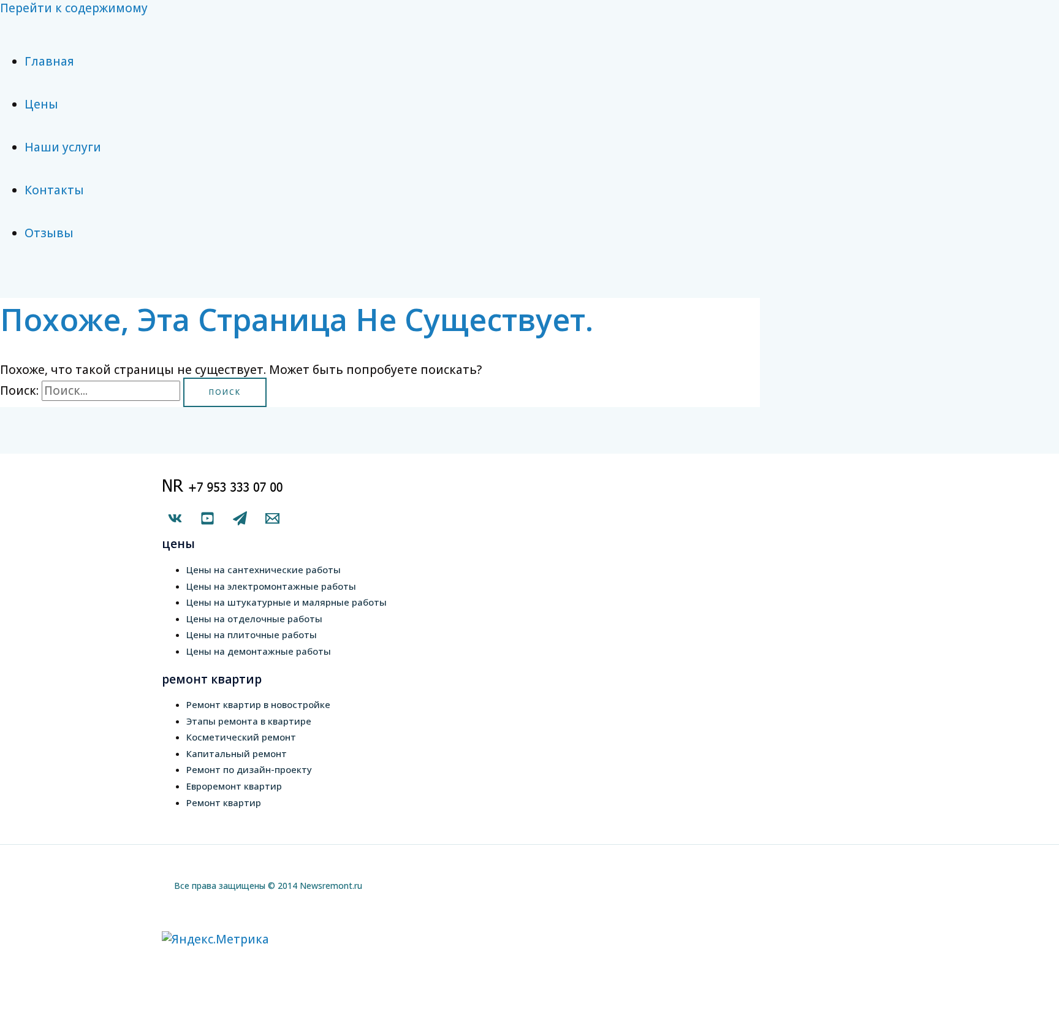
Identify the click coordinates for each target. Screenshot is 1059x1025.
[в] (175, 521)
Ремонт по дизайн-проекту (249, 769)
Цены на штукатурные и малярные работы (286, 602)
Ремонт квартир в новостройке (258, 704)
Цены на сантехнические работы (263, 569)
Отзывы (49, 233)
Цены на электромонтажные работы (271, 586)
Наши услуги (63, 147)
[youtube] (207, 521)
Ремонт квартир (223, 802)
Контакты (54, 190)
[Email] (272, 521)
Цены (41, 104)
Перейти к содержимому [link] (74, 8)
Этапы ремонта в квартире (248, 721)
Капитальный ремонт (236, 753)
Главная (49, 61)
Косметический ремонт (241, 737)
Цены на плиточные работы (251, 634)
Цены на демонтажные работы (258, 651)
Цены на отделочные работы (254, 618)
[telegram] (240, 521)
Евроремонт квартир (234, 786)
